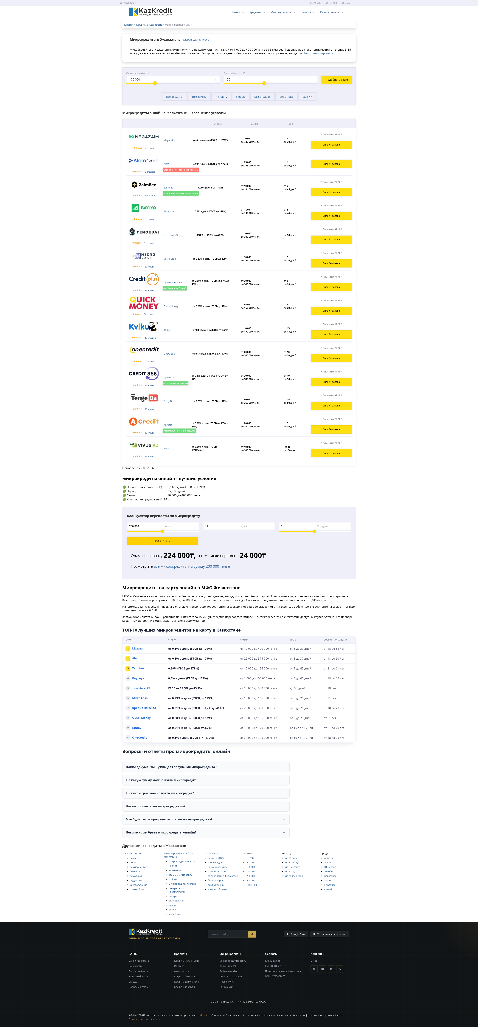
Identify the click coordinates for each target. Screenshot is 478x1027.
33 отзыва (149, 409)
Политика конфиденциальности (146, 1019)
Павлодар (330, 885)
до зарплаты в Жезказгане (223, 876)
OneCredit (169, 353)
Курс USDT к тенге (275, 966)
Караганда (330, 876)
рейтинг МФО (216, 858)
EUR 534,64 (331, 2)
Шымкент (330, 867)
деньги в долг (216, 862)
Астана (328, 862)
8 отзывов (150, 195)
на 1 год (289, 871)
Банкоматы (135, 966)
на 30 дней (291, 858)
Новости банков (138, 976)
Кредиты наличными (186, 960)
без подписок (176, 900)
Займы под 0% (228, 966)
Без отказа (287, 96)
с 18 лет (173, 879)
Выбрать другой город (195, 39)
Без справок (262, 96)
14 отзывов (149, 243)
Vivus (167, 448)
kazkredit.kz (204, 1015)
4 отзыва (149, 148)
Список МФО (210, 853)
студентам (136, 880)
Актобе (328, 871)
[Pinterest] (339, 968)
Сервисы (271, 954)
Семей (328, 889)
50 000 (250, 862)
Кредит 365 (170, 377)
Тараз (327, 880)
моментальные (217, 871)
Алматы (328, 858)
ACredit (168, 424)
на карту (135, 858)
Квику (167, 330)
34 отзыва (149, 385)
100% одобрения (217, 889)
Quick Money (171, 306)
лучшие (173, 905)
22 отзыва (149, 266)
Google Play (298, 934)
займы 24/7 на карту (180, 874)
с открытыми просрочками (177, 890)
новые (133, 862)
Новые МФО (227, 981)
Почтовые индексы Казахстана (283, 971)
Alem (166, 164)
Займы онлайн (133, 853)
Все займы (199, 96)
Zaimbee (168, 187)
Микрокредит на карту (233, 960)
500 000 (250, 880)
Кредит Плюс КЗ (173, 282)
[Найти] (252, 934)
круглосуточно (138, 885)
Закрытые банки (138, 971)
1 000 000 (251, 885)
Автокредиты (182, 971)
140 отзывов (150, 337)
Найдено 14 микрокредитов (316, 53)
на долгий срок (294, 876)
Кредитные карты (184, 987)
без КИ (172, 909)
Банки (236, 12)
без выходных (216, 885)
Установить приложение (331, 934)
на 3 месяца (292, 862)
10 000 (250, 858)
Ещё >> (307, 96)
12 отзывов (149, 171)
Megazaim (169, 140)
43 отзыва (149, 290)
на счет (173, 865)
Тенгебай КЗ (171, 235)
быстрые (174, 896)
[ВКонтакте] (314, 968)
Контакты (318, 954)
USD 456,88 (315, 2)
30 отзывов (149, 314)
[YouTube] (322, 968)
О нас (314, 960)
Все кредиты (174, 96)
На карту (221, 96)
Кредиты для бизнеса (186, 981)
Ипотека (179, 966)
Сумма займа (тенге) (138, 73)
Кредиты (255, 12)
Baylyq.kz (169, 211)
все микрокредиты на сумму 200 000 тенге (192, 566)
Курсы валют (272, 960)
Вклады (133, 981)
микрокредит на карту (182, 861)
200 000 (250, 876)
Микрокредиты (281, 12)
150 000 (250, 871)
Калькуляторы (330, 12)
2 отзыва (149, 219)
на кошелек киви (217, 867)
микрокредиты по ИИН (182, 883)
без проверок (216, 880)
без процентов (138, 867)
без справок (137, 871)
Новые (240, 96)
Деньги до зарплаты (231, 976)
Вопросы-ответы (138, 987)
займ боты (175, 914)
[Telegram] (331, 968)
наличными (175, 870)
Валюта (306, 12)
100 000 (250, 867)
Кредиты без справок (186, 976)
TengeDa (168, 401)
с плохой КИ (137, 889)
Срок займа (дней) (234, 73)
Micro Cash (170, 258)
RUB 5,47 (345, 2)
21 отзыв (149, 361)
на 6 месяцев (292, 867)
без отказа (136, 876)
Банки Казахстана (139, 960)
